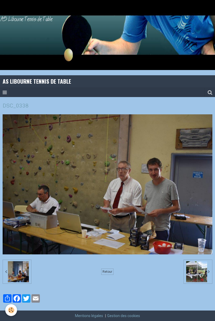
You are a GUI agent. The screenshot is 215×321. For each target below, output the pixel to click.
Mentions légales (89, 316)
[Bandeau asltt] (107, 35)
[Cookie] (11, 310)
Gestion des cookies (123, 316)
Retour (107, 272)
